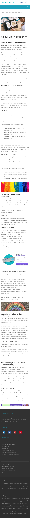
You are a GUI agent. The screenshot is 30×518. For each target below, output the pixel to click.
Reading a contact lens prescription (11, 454)
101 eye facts (5, 446)
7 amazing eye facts (7, 442)
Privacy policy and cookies (8, 470)
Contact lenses (5, 464)
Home (2, 12)
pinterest (20, 432)
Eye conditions (8, 12)
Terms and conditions (7, 468)
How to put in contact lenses (9, 452)
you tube (15, 432)
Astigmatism (5, 448)
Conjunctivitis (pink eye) (8, 450)
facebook (9, 432)
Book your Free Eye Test (8, 466)
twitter (4, 432)
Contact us (4, 472)
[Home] (9, 2)
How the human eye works (8, 444)
